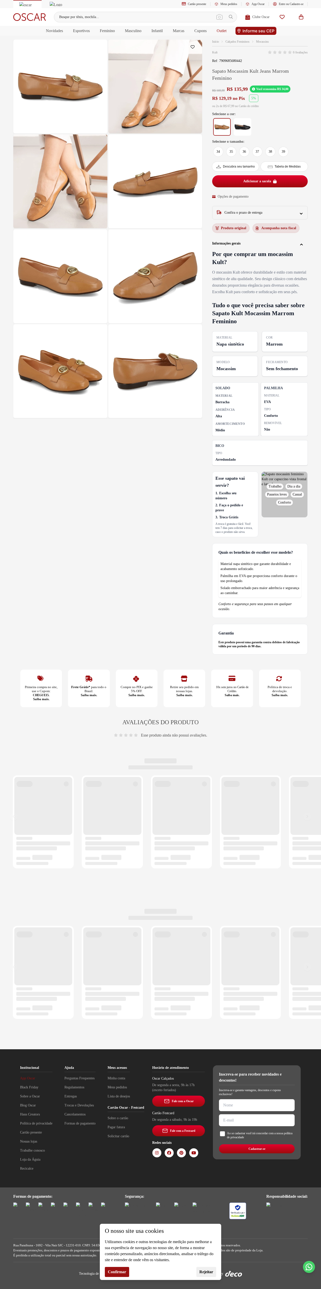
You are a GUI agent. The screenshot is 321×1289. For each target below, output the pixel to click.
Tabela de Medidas (288, 166)
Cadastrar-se (257, 1149)
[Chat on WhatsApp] (309, 1267)
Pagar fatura (116, 1127)
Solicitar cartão (118, 1136)
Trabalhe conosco (32, 1150)
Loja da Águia (30, 1159)
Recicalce (26, 1168)
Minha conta (116, 1078)
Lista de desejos (119, 1096)
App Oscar (258, 4)
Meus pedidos (228, 4)
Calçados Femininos (237, 41)
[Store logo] (29, 17)
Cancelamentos (75, 1114)
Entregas (70, 1096)
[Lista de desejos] (282, 17)
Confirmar (117, 1272)
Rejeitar (206, 1272)
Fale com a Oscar (183, 1101)
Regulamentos (74, 1087)
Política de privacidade (36, 1123)
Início (215, 41)
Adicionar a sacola (257, 181)
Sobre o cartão (118, 1118)
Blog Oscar (28, 1105)
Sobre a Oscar (30, 1096)
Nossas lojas (28, 1141)
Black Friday (29, 1087)
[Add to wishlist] (193, 48)
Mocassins (262, 41)
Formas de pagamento (80, 1123)
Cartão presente (197, 4)
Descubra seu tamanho (239, 166)
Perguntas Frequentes (79, 1078)
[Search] (231, 17)
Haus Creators (30, 1114)
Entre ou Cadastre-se (291, 4)
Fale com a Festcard (182, 1131)
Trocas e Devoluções (79, 1105)
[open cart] (301, 17)
